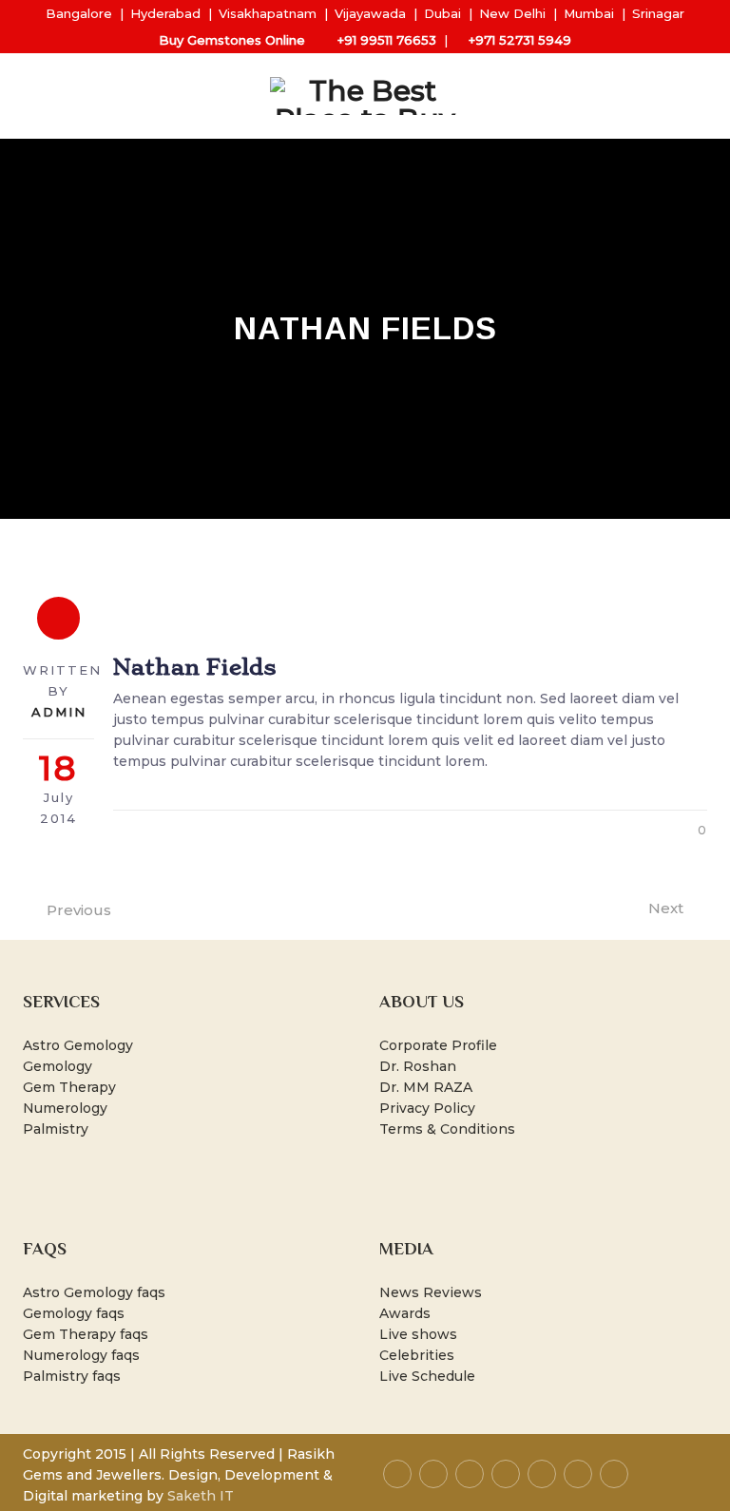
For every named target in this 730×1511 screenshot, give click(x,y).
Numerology (65, 1108)
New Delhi (512, 13)
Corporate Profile (438, 1045)
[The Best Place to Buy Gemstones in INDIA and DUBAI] (365, 96)
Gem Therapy (69, 1087)
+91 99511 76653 (386, 40)
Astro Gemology (78, 1045)
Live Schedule (427, 1376)
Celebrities (416, 1355)
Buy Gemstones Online (232, 40)
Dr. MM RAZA (425, 1087)
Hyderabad (165, 13)
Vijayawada (370, 13)
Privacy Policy (427, 1108)
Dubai (442, 13)
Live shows (418, 1334)
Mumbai (589, 13)
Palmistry (55, 1129)
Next (665, 908)
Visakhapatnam (268, 13)
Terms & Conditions (447, 1129)
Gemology (57, 1066)
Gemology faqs (74, 1313)
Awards (405, 1313)
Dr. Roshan (417, 1066)
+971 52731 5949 (520, 40)
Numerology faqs (81, 1355)
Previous (79, 910)
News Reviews (430, 1292)
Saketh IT (200, 1495)
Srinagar (658, 13)
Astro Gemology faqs (94, 1292)
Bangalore (79, 13)
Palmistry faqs (72, 1376)
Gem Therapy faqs (85, 1334)
